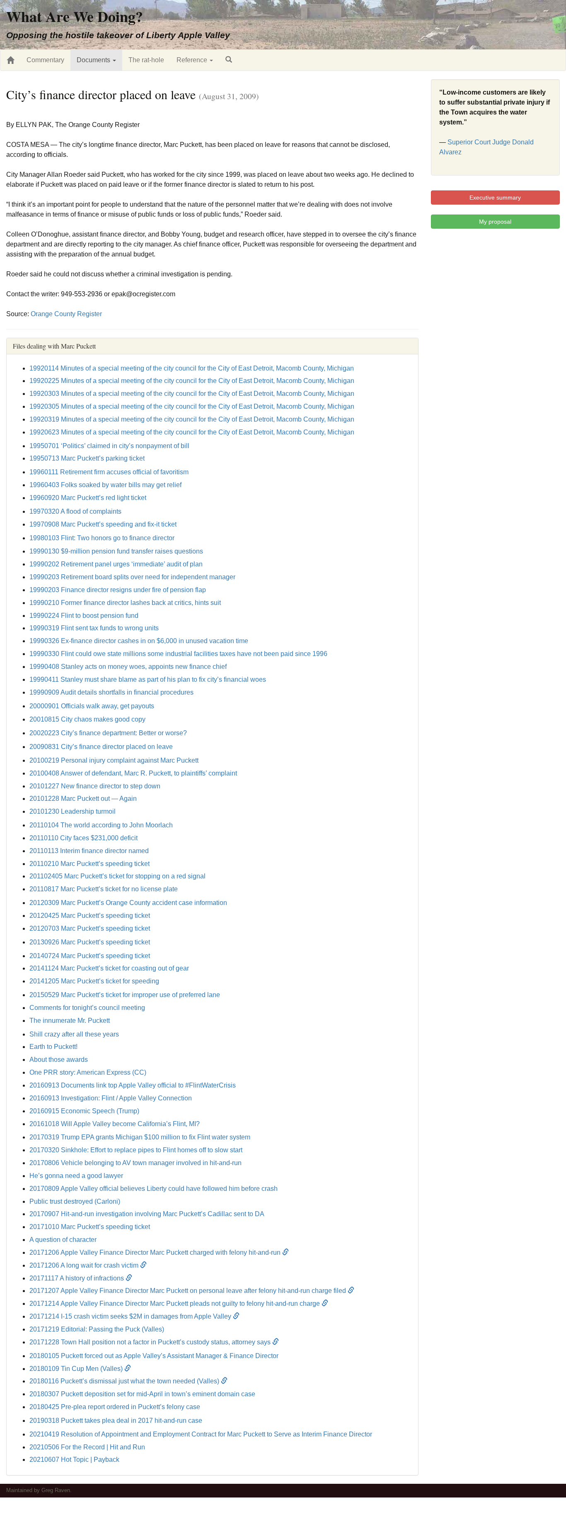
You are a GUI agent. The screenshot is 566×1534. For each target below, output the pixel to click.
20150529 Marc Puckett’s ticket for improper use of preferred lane (124, 994)
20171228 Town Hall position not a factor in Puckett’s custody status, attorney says (150, 1342)
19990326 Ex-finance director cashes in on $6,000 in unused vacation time (138, 640)
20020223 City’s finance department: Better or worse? (108, 733)
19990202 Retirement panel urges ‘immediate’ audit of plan (116, 564)
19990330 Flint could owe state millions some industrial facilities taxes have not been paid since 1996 (178, 653)
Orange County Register (66, 313)
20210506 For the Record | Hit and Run (87, 1447)
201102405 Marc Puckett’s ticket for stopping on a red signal (117, 876)
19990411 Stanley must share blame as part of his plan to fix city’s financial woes (147, 679)
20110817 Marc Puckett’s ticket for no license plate (103, 889)
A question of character (63, 1239)
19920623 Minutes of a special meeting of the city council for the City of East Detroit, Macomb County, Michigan (191, 432)
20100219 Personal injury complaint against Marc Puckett (113, 760)
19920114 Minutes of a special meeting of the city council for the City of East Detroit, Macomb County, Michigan (191, 368)
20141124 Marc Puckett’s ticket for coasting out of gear (109, 968)
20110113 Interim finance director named (89, 850)
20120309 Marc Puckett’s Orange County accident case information (128, 902)
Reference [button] (193, 59)
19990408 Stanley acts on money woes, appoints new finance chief (128, 666)
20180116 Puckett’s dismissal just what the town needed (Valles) (125, 1381)
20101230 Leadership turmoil (72, 811)
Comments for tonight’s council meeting (87, 1007)
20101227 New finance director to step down (94, 786)
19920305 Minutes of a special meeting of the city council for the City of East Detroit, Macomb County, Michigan (191, 406)
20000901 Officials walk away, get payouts (91, 706)
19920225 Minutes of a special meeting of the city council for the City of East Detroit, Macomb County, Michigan (191, 380)
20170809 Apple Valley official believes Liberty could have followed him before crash (153, 1188)
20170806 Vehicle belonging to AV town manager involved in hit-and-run (135, 1162)
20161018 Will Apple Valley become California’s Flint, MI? (114, 1123)
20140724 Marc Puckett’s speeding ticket (89, 955)
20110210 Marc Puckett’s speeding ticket (89, 863)
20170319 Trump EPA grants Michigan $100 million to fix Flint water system (139, 1137)
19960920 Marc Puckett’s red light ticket (87, 497)
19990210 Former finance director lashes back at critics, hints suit (125, 602)
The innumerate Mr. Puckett (69, 1020)
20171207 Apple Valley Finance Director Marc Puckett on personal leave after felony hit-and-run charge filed (188, 1290)
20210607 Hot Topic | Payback (74, 1459)
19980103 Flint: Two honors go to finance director (101, 537)
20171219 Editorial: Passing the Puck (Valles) (96, 1329)
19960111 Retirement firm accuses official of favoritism (109, 472)
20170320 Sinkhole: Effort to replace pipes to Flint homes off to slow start (135, 1150)
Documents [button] (94, 59)
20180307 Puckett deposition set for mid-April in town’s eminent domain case (142, 1393)
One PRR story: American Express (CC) (87, 1072)
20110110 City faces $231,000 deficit (83, 837)
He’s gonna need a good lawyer (76, 1175)
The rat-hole (146, 59)
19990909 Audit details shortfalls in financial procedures (111, 692)
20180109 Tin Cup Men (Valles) (76, 1368)
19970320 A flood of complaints (75, 511)
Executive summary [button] (495, 197)
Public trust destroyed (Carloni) (74, 1201)
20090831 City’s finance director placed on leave (101, 746)
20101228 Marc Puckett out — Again (83, 798)
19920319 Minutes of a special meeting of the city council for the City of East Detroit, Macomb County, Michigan (191, 419)
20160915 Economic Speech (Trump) (84, 1111)
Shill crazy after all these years (74, 1034)
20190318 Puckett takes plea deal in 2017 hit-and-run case (115, 1420)
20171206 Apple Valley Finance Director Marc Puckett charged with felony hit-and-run (155, 1252)
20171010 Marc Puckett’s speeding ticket (89, 1226)
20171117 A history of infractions (77, 1278)
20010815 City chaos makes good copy (87, 719)
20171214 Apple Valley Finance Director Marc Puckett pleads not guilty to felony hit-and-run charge (175, 1303)
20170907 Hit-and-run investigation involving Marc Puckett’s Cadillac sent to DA (146, 1213)
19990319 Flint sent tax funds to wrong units (94, 628)
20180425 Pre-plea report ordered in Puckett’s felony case (114, 1406)
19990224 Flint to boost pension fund (83, 615)
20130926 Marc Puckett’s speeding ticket (89, 942)
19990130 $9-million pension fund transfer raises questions (116, 551)
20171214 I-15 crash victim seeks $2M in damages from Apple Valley (131, 1316)
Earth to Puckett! (53, 1046)
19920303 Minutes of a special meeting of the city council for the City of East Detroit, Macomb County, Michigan (191, 393)
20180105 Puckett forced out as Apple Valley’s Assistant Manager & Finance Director (153, 1355)
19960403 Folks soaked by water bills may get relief (105, 484)
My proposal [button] (495, 221)
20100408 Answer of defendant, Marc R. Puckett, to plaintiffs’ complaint (133, 773)
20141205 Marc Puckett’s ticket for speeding (94, 981)
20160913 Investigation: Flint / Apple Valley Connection (110, 1098)
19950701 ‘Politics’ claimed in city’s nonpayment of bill (109, 445)
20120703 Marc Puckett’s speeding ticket (89, 928)
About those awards (58, 1059)
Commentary (45, 59)
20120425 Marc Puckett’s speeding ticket (89, 915)
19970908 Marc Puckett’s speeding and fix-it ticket (103, 524)
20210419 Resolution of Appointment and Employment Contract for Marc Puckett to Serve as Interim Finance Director (200, 1434)
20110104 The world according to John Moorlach (101, 825)
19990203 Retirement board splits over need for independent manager (132, 576)
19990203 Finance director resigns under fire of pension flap (117, 589)
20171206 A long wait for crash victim (84, 1265)
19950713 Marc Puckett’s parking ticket (87, 458)
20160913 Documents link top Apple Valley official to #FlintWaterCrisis (132, 1085)
